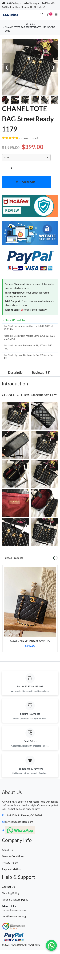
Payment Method (11, 869)
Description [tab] (16, 372)
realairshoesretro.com (14, 910)
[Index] (41, 15)
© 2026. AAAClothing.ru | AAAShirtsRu (21, 945)
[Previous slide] (53, 558)
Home (31, 24)
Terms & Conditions (13, 856)
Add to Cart (28, 182)
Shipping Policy (10, 893)
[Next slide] (57, 558)
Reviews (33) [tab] (41, 372)
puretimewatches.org (14, 916)
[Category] (56, 15)
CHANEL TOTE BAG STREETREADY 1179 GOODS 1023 (30, 29)
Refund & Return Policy (15, 899)
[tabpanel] (30, 610)
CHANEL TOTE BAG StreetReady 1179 (29, 395)
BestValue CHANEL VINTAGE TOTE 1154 (30, 641)
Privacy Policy (10, 863)
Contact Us (8, 887)
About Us (7, 850)
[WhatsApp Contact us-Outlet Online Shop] (51, 945)
